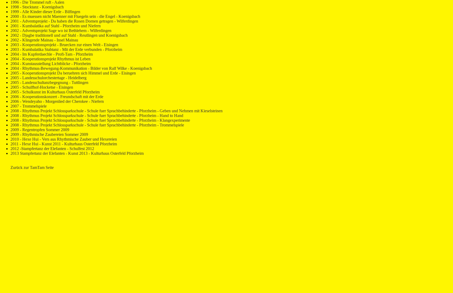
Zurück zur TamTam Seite (32, 167)
